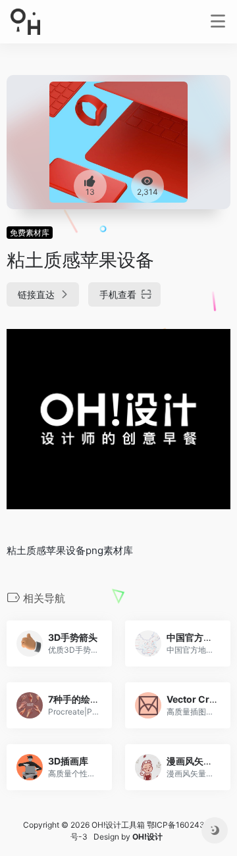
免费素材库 (29, 233)
